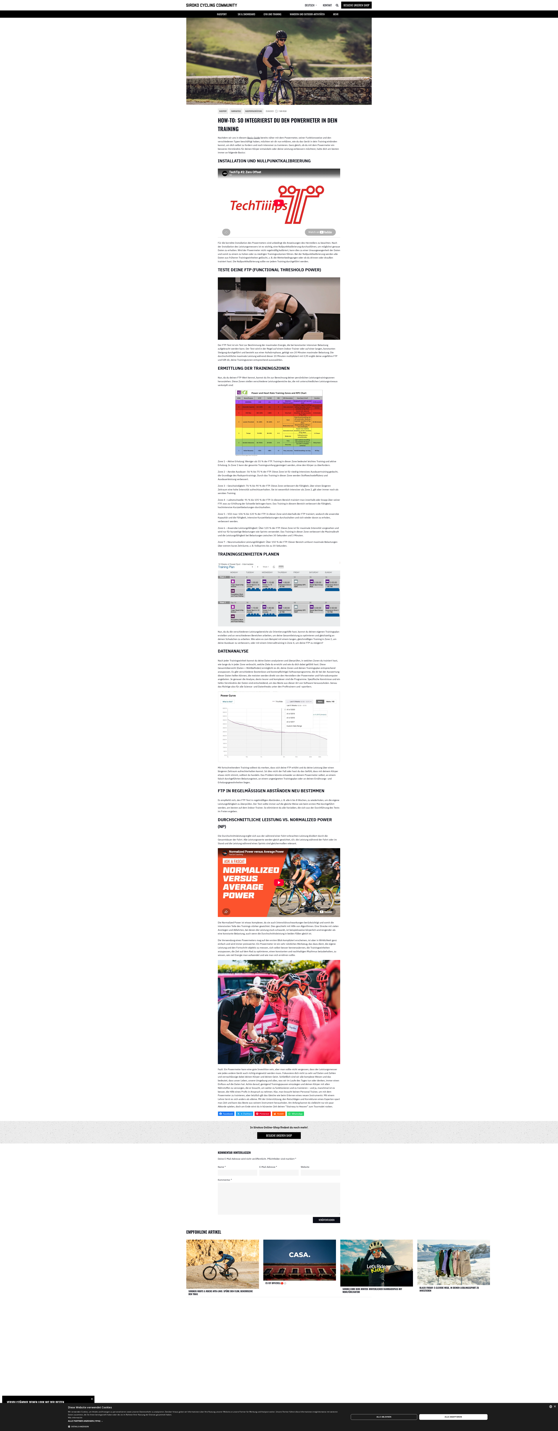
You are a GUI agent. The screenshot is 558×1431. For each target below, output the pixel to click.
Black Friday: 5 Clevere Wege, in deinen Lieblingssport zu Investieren (449, 1289)
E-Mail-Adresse (268, 1166)
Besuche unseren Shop (356, 5)
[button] (313, 5)
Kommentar (225, 1179)
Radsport (223, 111)
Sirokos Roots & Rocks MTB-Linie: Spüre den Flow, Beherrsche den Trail (220, 1293)
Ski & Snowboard (246, 14)
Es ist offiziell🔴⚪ (275, 1283)
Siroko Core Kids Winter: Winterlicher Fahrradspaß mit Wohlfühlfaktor (372, 1290)
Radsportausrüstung (253, 111)
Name (222, 1166)
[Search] (337, 5)
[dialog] (279, 1417)
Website (305, 1166)
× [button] (555, 1406)
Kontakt (327, 5)
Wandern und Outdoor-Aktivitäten (307, 14)
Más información (75, 1417)
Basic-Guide (253, 137)
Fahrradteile (236, 111)
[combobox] (550, 1406)
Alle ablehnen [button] (384, 1417)
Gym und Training (272, 14)
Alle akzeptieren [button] (453, 1417)
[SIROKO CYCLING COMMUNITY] (211, 5)
